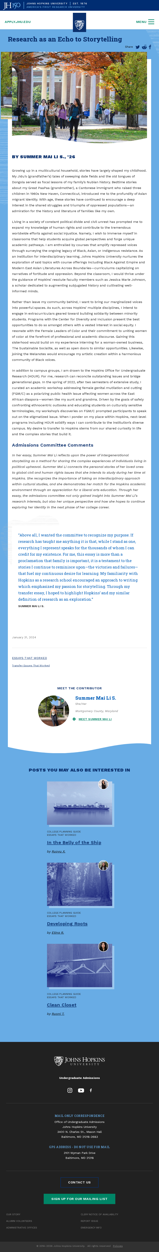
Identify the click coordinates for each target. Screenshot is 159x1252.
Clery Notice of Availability (99, 1214)
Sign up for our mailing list (79, 1199)
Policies (118, 1246)
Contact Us (79, 1182)
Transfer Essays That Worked (31, 665)
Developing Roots (67, 923)
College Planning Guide (64, 831)
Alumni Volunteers (19, 1221)
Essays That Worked (29, 658)
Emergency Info (91, 1227)
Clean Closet (62, 1004)
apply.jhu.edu (18, 22)
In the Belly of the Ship (74, 842)
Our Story (13, 1214)
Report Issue (89, 1221)
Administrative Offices (21, 1227)
